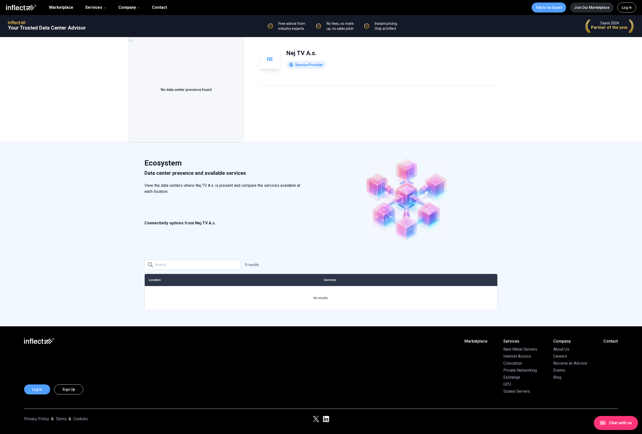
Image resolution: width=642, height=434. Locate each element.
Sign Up (68, 389)
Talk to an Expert (549, 8)
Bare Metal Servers (520, 349)
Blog (557, 377)
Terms (61, 418)
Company (127, 7)
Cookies (80, 418)
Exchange (511, 377)
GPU (507, 384)
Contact (159, 8)
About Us (561, 349)
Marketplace (61, 8)
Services (93, 7)
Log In (627, 8)
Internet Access (517, 356)
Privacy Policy (36, 418)
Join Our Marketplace (591, 8)
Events (559, 370)
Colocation (512, 363)
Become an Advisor (570, 363)
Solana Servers (516, 391)
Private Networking (520, 370)
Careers (560, 356)
